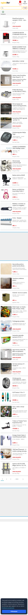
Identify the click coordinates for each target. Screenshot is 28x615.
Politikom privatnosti (8, 608)
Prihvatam (14, 611)
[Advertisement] (14, 246)
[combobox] (11, 7)
